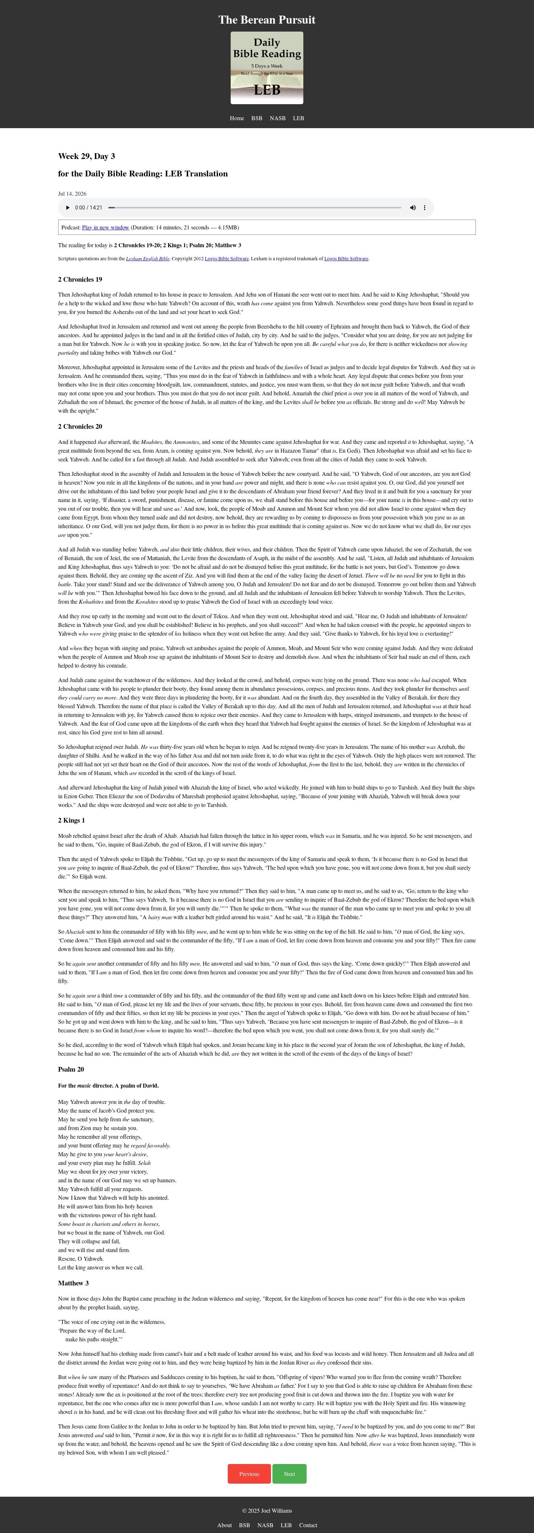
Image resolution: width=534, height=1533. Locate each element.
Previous (249, 1473)
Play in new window (105, 227)
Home (237, 118)
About (224, 1525)
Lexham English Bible (148, 258)
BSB (257, 118)
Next (289, 1473)
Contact (308, 1525)
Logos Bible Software (227, 258)
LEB (298, 118)
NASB (278, 118)
